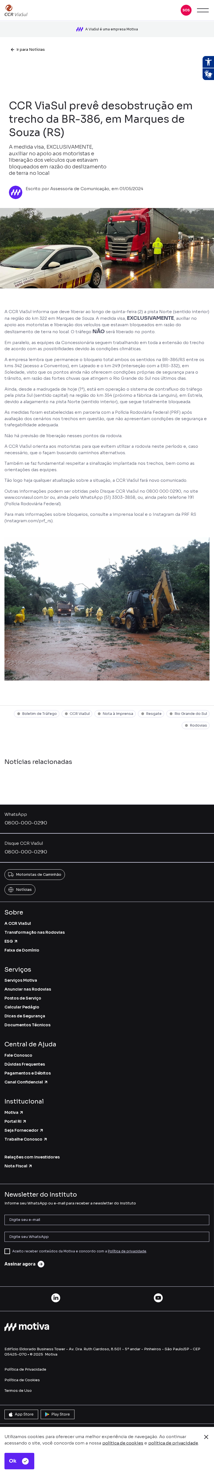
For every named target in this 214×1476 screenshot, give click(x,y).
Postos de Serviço (22, 998)
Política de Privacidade (25, 1369)
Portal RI (12, 1121)
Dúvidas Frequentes (24, 1064)
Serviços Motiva (20, 980)
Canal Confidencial (23, 1082)
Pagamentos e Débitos (27, 1073)
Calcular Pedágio (21, 1007)
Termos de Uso (18, 1390)
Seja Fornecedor (21, 1130)
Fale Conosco (18, 1055)
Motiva (11, 1112)
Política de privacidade (127, 1251)
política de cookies (122, 1443)
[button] (186, 10)
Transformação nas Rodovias (34, 932)
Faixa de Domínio (21, 950)
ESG (8, 941)
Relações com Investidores (32, 1157)
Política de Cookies (22, 1380)
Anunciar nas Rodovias (27, 989)
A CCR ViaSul (17, 923)
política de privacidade (173, 1443)
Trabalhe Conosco (23, 1139)
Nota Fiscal (15, 1166)
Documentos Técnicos (27, 1025)
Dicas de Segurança (24, 1016)
